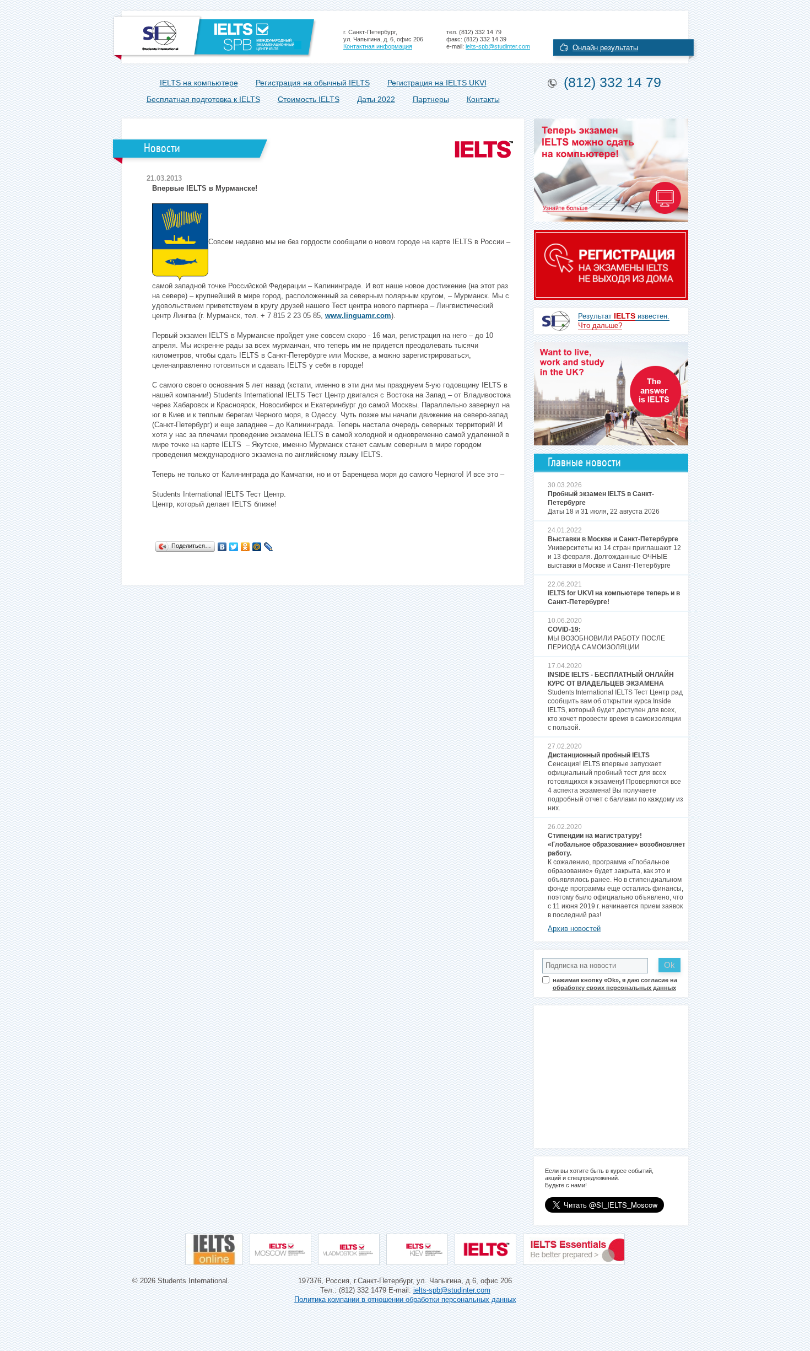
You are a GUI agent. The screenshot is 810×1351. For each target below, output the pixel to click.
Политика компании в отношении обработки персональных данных (405, 1299)
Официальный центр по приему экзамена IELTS (214, 37)
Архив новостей (574, 928)
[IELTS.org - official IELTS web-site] (485, 1249)
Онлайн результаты (605, 48)
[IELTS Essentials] (574, 1249)
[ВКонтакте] (222, 547)
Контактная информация (377, 46)
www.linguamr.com (358, 315)
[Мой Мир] (257, 547)
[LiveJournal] (268, 547)
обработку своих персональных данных (614, 987)
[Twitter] (234, 547)
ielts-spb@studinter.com (498, 46)
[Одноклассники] (245, 547)
